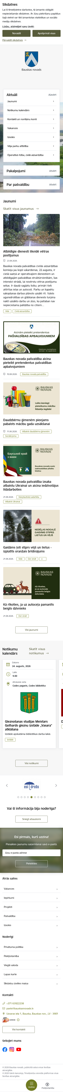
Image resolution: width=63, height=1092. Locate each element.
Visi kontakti (18, 1029)
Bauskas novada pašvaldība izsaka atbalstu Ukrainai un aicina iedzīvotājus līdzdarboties (30, 485)
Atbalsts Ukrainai (12, 501)
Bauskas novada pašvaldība (34, 374)
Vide (7, 311)
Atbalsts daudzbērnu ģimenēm (36, 431)
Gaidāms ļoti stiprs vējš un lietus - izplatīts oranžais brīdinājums (27, 549)
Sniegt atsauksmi (31, 819)
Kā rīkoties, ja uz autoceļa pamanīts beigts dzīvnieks (28, 606)
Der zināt (32, 559)
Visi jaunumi (31, 629)
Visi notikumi (31, 763)
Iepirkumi (9, 897)
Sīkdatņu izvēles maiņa (16, 983)
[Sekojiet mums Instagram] (11, 1049)
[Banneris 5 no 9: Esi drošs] (31, 785)
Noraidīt (16, 33)
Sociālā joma (10, 436)
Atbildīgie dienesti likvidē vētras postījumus (26, 253)
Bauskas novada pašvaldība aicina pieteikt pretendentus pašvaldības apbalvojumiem (27, 363)
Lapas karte (10, 974)
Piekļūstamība (11, 956)
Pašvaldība (9, 916)
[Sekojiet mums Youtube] (18, 1049)
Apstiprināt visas (46, 33)
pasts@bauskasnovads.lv (19, 1008)
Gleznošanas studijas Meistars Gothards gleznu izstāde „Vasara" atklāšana (28, 725)
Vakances (9, 888)
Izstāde (10, 739)
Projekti (8, 906)
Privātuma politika (13, 946)
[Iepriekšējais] (7, 785)
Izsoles (7, 925)
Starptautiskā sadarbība (29, 497)
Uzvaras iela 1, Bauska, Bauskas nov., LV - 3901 (32, 1013)
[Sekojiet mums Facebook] (4, 1049)
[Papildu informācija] (18, 1020)
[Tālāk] (56, 785)
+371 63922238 (15, 1003)
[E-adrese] (8, 1020)
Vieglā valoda (11, 965)
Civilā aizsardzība (22, 311)
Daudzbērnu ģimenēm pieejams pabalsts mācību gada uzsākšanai (26, 422)
